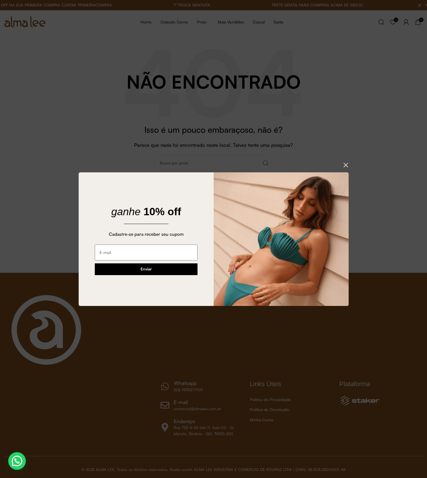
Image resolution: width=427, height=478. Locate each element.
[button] (17, 461)
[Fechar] (345, 165)
